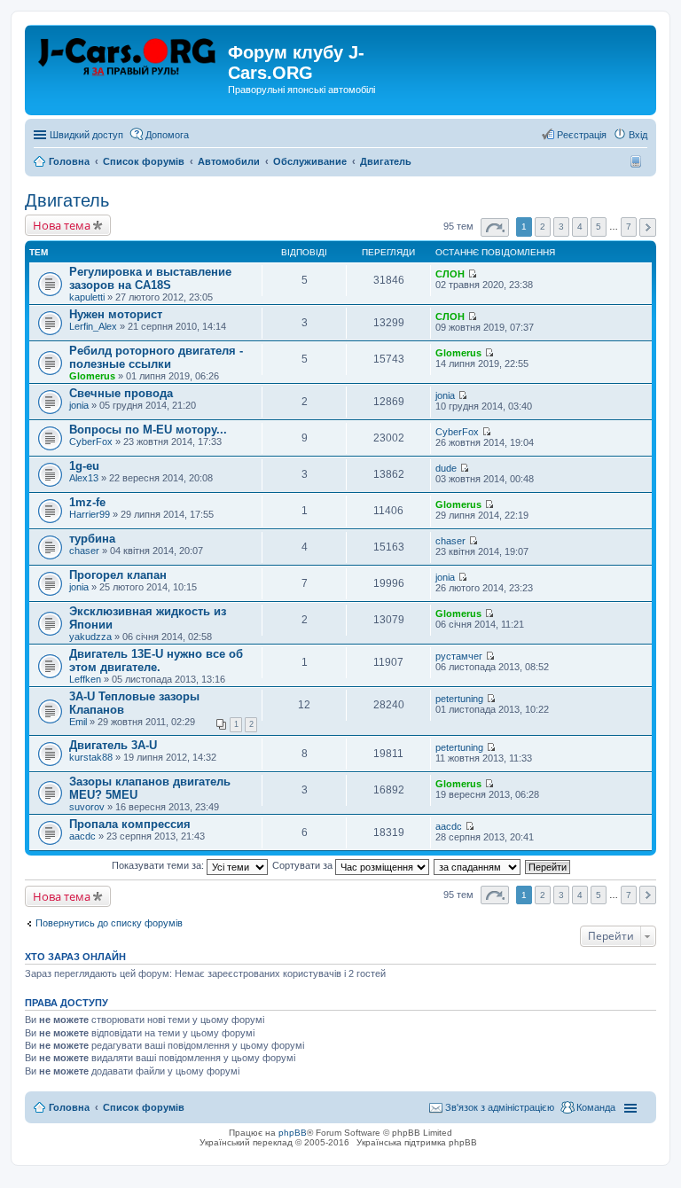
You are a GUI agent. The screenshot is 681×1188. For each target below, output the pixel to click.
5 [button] (598, 226)
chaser (84, 550)
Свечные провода (121, 393)
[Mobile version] (638, 161)
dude (446, 468)
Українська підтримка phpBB (416, 1142)
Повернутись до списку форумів (109, 923)
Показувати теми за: (159, 865)
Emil (78, 721)
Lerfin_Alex (93, 326)
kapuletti (87, 297)
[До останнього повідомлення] (472, 274)
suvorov (87, 806)
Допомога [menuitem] (167, 134)
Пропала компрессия (130, 824)
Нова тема (61, 225)
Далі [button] (647, 227)
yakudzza (90, 636)
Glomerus (92, 376)
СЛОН (450, 274)
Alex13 (83, 478)
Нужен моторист (115, 314)
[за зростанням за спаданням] (478, 865)
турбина (92, 538)
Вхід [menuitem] (638, 134)
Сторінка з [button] (495, 227)
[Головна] (128, 57)
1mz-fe (87, 502)
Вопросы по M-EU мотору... (148, 429)
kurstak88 (91, 757)
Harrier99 (89, 514)
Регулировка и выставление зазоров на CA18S (150, 278)
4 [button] (580, 226)
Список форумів (143, 1107)
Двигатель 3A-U (113, 745)
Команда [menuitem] (595, 1107)
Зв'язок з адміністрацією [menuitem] (499, 1107)
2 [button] (542, 226)
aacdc (82, 836)
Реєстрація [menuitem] (582, 134)
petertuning (459, 698)
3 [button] (561, 226)
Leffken (85, 679)
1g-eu (84, 466)
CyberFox (91, 441)
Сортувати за (303, 865)
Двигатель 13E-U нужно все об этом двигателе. (156, 660)
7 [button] (628, 226)
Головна (69, 1107)
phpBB (292, 1132)
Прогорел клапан (118, 575)
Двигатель (67, 200)
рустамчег (458, 656)
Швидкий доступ (86, 134)
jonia (79, 405)
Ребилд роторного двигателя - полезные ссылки (156, 357)
